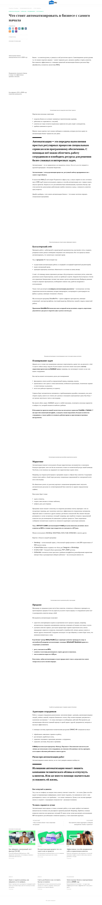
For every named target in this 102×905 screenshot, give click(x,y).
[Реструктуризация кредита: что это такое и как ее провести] (51, 838)
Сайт (68, 846)
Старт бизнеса (37, 8)
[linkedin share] (19, 28)
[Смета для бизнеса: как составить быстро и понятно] (51, 868)
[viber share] (16, 31)
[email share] (13, 28)
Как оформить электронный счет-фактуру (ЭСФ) (20, 850)
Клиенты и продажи (14, 11)
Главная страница (13, 8)
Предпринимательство (26, 8)
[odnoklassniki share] (10, 31)
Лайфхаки (23, 11)
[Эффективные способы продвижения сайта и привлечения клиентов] (80, 838)
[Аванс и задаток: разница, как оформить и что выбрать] (22, 868)
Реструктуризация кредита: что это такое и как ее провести (50, 850)
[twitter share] (10, 28)
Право (10, 846)
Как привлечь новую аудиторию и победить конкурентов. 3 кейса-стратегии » (81, 823)
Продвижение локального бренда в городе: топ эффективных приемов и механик (18, 74)
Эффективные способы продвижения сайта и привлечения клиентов (79, 850)
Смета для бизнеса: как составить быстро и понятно (49, 881)
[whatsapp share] (23, 28)
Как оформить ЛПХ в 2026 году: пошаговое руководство (18, 93)
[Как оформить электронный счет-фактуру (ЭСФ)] (22, 838)
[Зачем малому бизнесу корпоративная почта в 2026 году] (18, 48)
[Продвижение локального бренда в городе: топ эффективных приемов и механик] (18, 66)
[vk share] (26, 28)
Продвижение (31, 11)
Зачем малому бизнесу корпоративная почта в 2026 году (18, 56)
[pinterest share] (16, 28)
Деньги (40, 846)
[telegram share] (13, 31)
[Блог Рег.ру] (54, 2)
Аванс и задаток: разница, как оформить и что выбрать (19, 881)
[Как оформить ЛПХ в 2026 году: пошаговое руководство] (18, 85)
